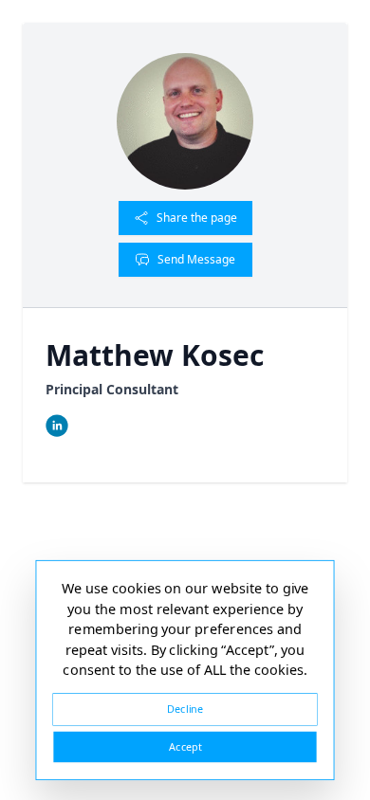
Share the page (197, 217)
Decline (185, 708)
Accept (185, 746)
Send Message (196, 259)
